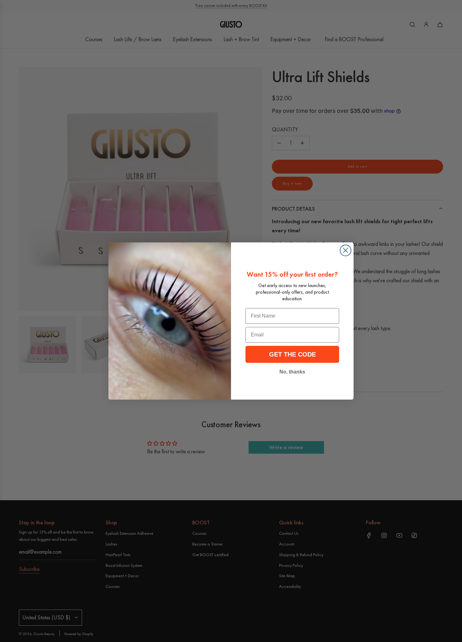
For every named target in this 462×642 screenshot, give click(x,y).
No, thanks (292, 371)
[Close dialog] (345, 250)
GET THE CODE (292, 354)
